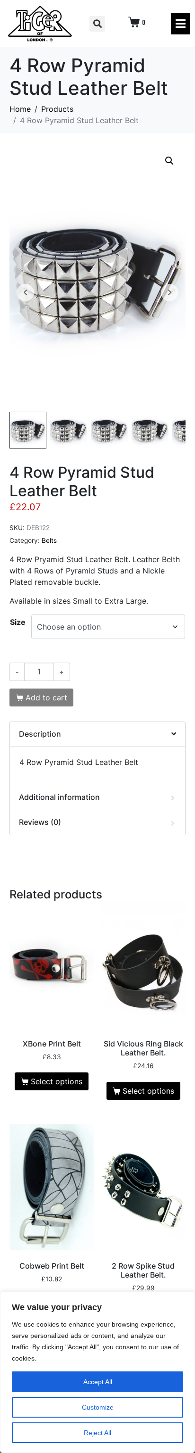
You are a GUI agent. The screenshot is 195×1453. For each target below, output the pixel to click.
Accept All (97, 1382)
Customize (98, 1407)
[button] (97, 24)
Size (18, 622)
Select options (56, 1081)
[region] (97, 1372)
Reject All (97, 1432)
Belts (49, 540)
